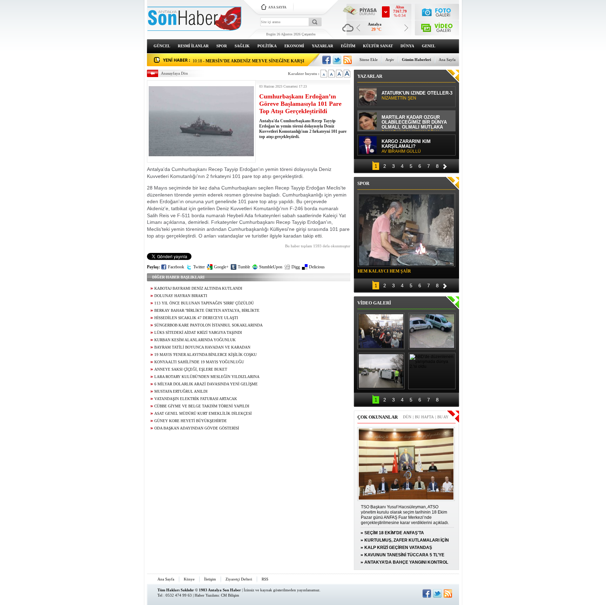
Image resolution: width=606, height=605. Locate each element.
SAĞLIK (242, 46)
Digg (295, 266)
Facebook (176, 266)
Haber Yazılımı (207, 595)
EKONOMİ (294, 46)
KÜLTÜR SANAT (378, 46)
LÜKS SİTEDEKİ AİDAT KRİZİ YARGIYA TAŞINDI (198, 333)
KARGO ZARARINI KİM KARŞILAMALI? (406, 146)
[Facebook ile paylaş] (326, 60)
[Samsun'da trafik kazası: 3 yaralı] (381, 371)
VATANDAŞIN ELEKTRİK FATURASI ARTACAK (195, 399)
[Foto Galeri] (437, 11)
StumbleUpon (270, 266)
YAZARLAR (322, 46)
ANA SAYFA (277, 7)
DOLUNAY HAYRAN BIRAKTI (180, 296)
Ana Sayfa (447, 59)
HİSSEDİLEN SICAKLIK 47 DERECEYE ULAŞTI (196, 318)
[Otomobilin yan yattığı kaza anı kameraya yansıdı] (432, 331)
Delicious (317, 266)
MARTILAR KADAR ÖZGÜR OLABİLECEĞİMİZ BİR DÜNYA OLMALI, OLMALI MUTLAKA (414, 123)
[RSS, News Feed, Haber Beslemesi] (347, 60)
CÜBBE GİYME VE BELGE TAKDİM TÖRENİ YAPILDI (201, 406)
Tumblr (244, 266)
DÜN (407, 417)
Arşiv (389, 59)
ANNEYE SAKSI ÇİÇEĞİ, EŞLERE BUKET (190, 369)
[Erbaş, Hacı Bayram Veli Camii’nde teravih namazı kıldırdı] (381, 331)
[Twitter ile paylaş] (337, 60)
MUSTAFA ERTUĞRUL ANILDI (181, 391)
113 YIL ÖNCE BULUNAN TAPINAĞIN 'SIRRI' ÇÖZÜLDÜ (204, 303)
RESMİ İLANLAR (193, 46)
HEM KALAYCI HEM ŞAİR (384, 271)
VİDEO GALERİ (374, 302)
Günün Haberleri (416, 59)
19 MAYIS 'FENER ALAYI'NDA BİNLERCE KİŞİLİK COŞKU (205, 355)
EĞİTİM (348, 46)
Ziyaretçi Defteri (238, 579)
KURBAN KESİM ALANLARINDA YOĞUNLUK (195, 340)
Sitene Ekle (368, 59)
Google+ (221, 266)
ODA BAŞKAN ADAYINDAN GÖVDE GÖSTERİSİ (196, 428)
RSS (265, 579)
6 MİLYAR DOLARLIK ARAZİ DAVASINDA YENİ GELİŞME (206, 384)
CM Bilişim (230, 595)
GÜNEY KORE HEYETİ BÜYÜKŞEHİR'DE (190, 421)
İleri (445, 165)
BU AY (443, 417)
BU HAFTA (424, 417)
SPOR (221, 46)
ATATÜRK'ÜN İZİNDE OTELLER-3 (417, 96)
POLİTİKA (267, 46)
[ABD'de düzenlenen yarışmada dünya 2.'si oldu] (432, 371)
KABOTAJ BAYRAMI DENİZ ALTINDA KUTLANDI (198, 288)
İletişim (210, 579)
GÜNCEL (162, 46)
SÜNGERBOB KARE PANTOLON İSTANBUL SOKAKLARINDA (208, 325)
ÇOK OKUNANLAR (377, 417)
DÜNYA (407, 46)
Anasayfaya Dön (174, 73)
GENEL (428, 46)
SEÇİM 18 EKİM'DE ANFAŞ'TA (394, 532)
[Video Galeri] (437, 26)
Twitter (199, 266)
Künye (189, 579)
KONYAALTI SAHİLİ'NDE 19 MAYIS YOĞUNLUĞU (199, 362)
